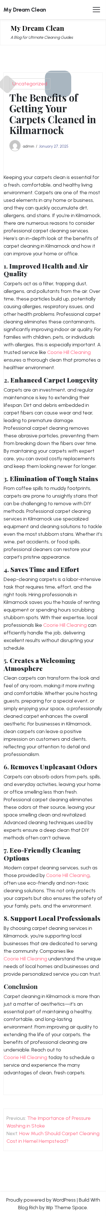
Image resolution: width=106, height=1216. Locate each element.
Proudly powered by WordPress (41, 1200)
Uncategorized (29, 84)
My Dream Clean (24, 9)
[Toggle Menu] (96, 9)
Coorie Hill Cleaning (69, 352)
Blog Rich (28, 1207)
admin (28, 146)
